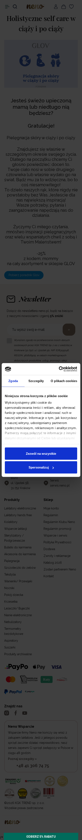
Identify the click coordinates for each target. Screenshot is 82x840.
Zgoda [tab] (13, 380)
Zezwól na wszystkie (41, 453)
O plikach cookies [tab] (64, 380)
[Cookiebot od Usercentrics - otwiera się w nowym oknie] (59, 369)
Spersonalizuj (39, 467)
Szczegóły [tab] (36, 380)
